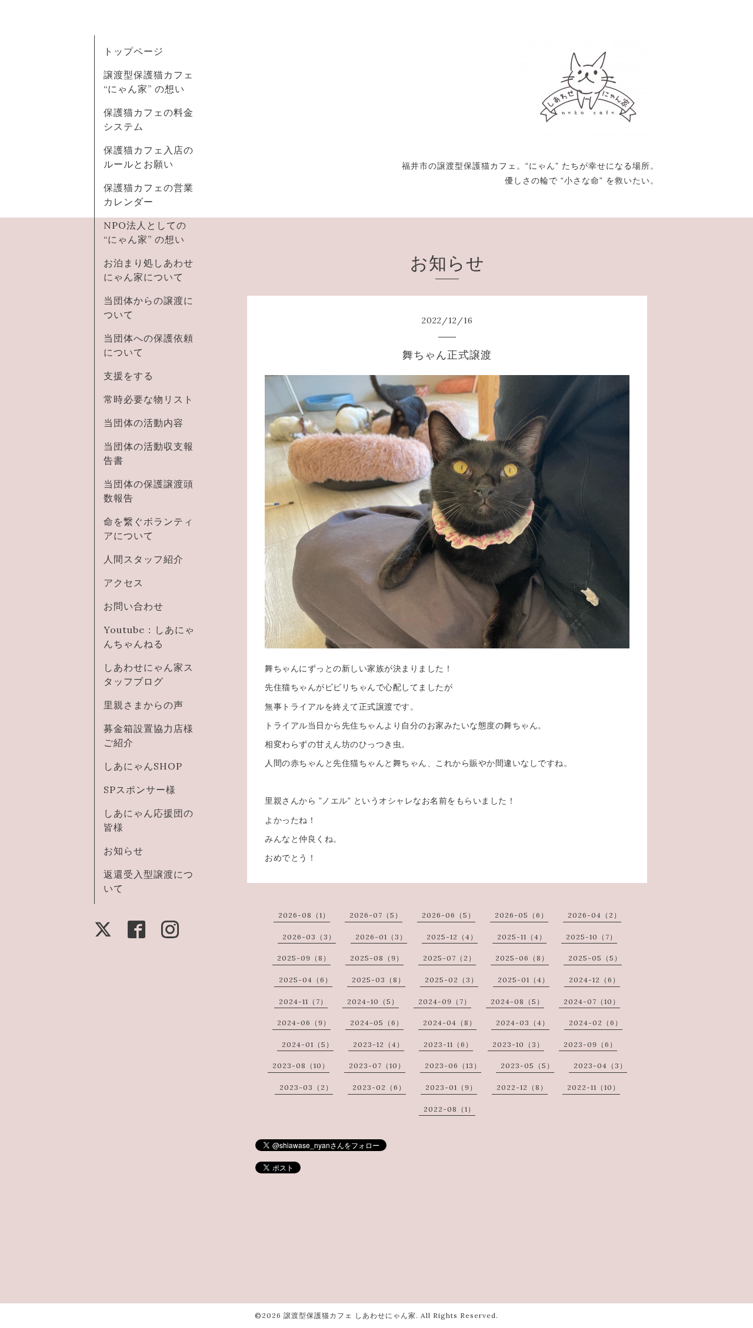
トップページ (134, 51)
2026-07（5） (375, 915)
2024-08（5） (517, 1001)
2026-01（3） (381, 936)
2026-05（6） (521, 915)
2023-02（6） (379, 1087)
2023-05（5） (527, 1065)
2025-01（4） (523, 979)
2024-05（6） (377, 1022)
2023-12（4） (378, 1044)
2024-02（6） (595, 1022)
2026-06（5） (448, 915)
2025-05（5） (595, 958)
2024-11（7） (303, 1001)
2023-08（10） (300, 1065)
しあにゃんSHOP (143, 766)
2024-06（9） (304, 1022)
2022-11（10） (593, 1087)
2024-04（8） (450, 1022)
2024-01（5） (308, 1044)
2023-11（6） (448, 1044)
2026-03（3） (309, 936)
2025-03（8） (378, 979)
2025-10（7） (591, 936)
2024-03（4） (522, 1022)
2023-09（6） (590, 1044)
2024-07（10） (592, 1001)
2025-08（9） (377, 958)
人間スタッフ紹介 (144, 559)
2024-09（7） (444, 1001)
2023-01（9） (451, 1087)
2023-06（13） (453, 1065)
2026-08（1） (304, 915)
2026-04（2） (594, 915)
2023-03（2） (306, 1087)
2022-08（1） (449, 1109)
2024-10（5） (373, 1001)
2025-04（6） (305, 979)
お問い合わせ (134, 606)
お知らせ (124, 851)
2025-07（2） (449, 958)
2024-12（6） (594, 979)
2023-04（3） (600, 1065)
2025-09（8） (304, 958)
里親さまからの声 (144, 705)
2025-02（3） (451, 979)
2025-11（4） (522, 936)
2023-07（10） (377, 1065)
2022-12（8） (522, 1087)
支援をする (129, 376)
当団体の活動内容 (144, 423)
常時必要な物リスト (149, 399)
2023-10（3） (518, 1044)
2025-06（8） (522, 958)
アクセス (124, 582)
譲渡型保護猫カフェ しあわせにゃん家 (350, 1315)
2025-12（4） (452, 936)
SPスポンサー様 (140, 789)
